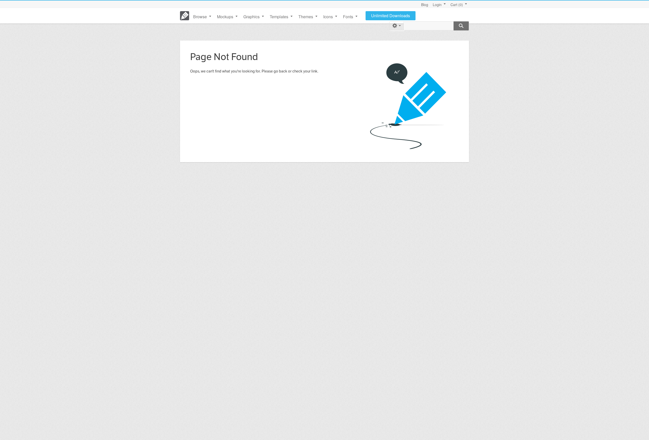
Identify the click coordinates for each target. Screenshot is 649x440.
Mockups (225, 17)
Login (437, 4)
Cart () (456, 4)
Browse (200, 17)
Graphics (251, 17)
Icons (328, 17)
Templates (279, 17)
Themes (305, 17)
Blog (424, 4)
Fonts (348, 17)
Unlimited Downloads (390, 16)
